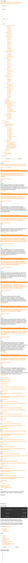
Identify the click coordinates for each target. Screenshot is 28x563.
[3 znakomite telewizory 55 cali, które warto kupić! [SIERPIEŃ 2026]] (12, 386)
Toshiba (9, 48)
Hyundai (9, 108)
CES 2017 (10, 138)
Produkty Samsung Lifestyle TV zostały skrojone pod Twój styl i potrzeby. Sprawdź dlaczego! (14, 219)
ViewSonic (10, 66)
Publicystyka (5, 122)
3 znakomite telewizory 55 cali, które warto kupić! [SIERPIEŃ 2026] (13, 388)
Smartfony (7, 75)
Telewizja (8, 2)
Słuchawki (7, 99)
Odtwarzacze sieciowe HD (10, 105)
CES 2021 (10, 127)
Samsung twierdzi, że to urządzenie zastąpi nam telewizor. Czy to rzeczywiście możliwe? (13, 310)
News (2, 170)
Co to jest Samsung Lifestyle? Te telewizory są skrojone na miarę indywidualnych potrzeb (13, 197)
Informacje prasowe (5, 235)
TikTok (4, 156)
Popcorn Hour (10, 110)
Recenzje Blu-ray (11, 143)
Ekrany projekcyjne (9, 103)
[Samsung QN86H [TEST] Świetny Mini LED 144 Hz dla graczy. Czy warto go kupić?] (11, 423)
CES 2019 (10, 131)
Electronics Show (11, 133)
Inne (9, 97)
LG (8, 26)
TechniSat (9, 47)
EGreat (9, 106)
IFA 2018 (9, 132)
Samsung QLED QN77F (21, 165)
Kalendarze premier (11, 145)
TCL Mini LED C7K (11, 165)
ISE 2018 (9, 134)
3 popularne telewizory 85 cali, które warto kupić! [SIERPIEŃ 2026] (13, 403)
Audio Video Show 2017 (12, 136)
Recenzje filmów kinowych (12, 144)
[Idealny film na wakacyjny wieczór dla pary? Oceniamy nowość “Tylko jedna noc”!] (9, 461)
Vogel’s (9, 114)
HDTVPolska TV (7, 538)
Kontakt (4, 529)
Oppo (9, 78)
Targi (6, 126)
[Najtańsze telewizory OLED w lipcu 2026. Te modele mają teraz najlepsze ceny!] (11, 414)
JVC (9, 40)
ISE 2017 (9, 139)
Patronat (7, 150)
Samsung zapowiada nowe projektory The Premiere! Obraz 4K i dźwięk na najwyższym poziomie (13, 175)
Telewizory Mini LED (9, 36)
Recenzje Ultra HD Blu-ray (12, 142)
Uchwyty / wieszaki (9, 113)
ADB (9, 116)
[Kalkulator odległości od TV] (5, 379)
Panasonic (9, 30)
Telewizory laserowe (9, 50)
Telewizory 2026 (13, 2)
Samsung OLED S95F (5, 164)
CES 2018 (10, 135)
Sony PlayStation (11, 86)
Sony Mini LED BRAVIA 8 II (16, 164)
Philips (9, 31)
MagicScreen (10, 104)
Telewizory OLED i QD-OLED (10, 25)
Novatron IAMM (11, 109)
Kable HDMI (8, 101)
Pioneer (9, 55)
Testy (4, 24)
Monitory (7, 68)
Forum (4, 23)
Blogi (4, 537)
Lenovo (9, 73)
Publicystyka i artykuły (9, 125)
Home (2, 167)
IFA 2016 (9, 140)
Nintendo (9, 85)
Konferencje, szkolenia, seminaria (11, 146)
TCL (9, 35)
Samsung (9, 27)
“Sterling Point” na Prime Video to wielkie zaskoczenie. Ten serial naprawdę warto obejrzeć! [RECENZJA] (13, 478)
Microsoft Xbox (10, 84)
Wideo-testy (7, 121)
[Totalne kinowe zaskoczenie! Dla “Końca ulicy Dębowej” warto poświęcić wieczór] (10, 453)
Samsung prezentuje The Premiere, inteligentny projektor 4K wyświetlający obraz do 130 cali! (13, 358)
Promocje (4, 152)
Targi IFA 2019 (10, 129)
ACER (9, 69)
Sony (9, 29)
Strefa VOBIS (8, 154)
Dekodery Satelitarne (9, 115)
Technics (9, 95)
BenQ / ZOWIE (10, 71)
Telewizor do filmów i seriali (8, 3)
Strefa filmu (7, 141)
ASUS (9, 70)
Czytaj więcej (3, 190)
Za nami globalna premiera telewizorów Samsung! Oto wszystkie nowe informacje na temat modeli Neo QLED (14, 332)
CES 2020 (10, 128)
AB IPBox (10, 117)
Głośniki (7, 98)
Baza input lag (6, 544)
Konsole (7, 83)
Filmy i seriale (3, 2)
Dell (9, 72)
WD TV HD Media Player (12, 111)
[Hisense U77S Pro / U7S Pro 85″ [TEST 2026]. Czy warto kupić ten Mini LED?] (12, 439)
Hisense (9, 28)
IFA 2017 (9, 137)
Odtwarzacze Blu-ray (9, 76)
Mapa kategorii (6, 531)
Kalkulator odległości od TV (10, 124)
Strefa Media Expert (9, 153)
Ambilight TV (17, 3)
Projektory (7, 57)
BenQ (9, 59)
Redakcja (9, 178)
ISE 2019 (9, 130)
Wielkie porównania (11, 49)
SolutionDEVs (8, 526)
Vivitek (9, 67)
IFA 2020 (2, 355)
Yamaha (9, 96)
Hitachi (9, 38)
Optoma (9, 63)
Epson (9, 60)
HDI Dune (10, 107)
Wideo (4, 120)
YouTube (4, 155)
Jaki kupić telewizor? (9, 123)
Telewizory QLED (8, 32)
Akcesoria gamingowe (9, 100)
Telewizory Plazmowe (9, 51)
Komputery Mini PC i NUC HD (11, 102)
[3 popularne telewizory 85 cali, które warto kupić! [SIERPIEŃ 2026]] (9, 401)
